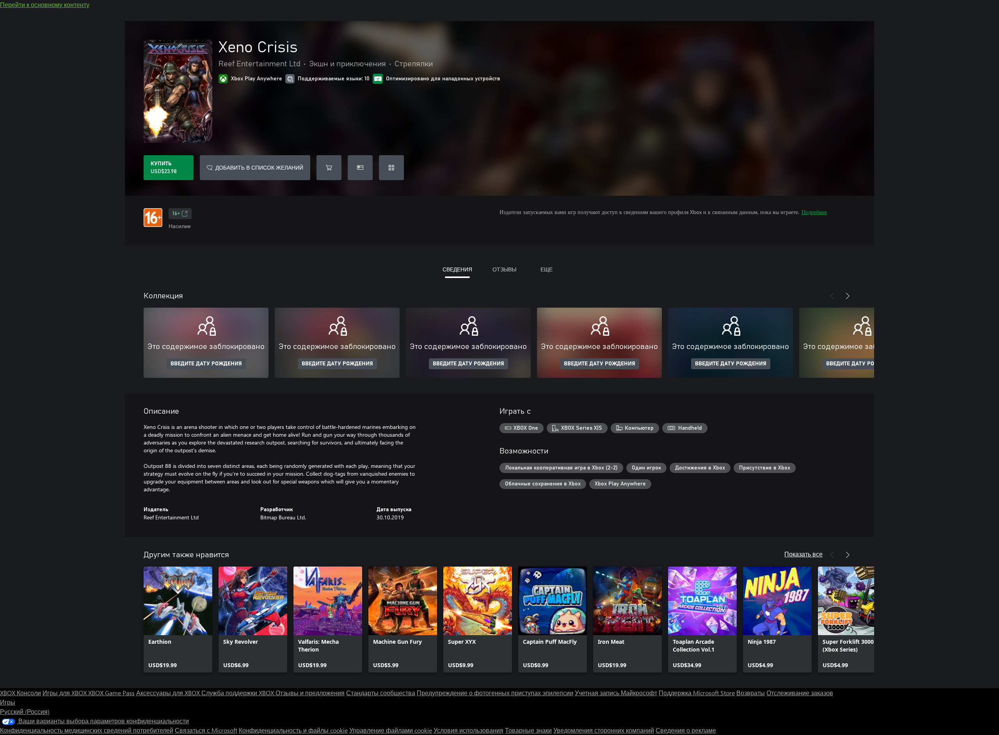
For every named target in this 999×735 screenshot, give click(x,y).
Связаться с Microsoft (206, 730)
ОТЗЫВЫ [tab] (504, 269)
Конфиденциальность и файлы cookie (293, 730)
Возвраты (750, 693)
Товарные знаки (528, 730)
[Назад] (832, 295)
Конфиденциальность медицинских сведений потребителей (86, 730)
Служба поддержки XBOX (238, 693)
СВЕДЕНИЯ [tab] (457, 269)
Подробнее (814, 212)
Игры (7, 702)
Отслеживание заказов (799, 693)
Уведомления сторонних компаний (603, 730)
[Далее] (847, 295)
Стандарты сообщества (380, 693)
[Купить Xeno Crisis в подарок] (360, 167)
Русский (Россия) (25, 711)
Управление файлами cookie (390, 730)
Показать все (803, 554)
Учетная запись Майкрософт (616, 693)
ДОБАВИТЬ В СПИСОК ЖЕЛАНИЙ (259, 167)
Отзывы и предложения (310, 693)
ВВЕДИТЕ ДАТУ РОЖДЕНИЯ (206, 364)
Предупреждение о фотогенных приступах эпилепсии (495, 693)
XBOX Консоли (20, 693)
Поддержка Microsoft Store (697, 693)
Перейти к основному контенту (44, 4)
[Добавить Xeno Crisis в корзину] (328, 167)
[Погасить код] (391, 167)
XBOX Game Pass (111, 693)
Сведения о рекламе (686, 730)
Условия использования (468, 730)
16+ (176, 213)
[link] (178, 620)
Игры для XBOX (65, 693)
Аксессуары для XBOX (168, 693)
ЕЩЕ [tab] (546, 269)
